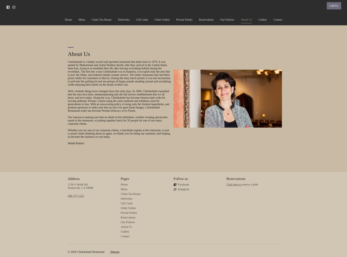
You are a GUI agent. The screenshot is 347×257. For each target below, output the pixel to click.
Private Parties (184, 19)
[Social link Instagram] (14, 7)
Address (74, 179)
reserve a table (242, 184)
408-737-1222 (76, 195)
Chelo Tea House (102, 19)
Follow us (181, 179)
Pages (125, 179)
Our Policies (227, 19)
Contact (277, 19)
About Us (246, 19)
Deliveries (124, 19)
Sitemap (114, 251)
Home (68, 19)
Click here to (234, 184)
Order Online (162, 19)
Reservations (206, 19)
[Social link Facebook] (8, 7)
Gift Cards (142, 19)
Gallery (262, 19)
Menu (81, 19)
